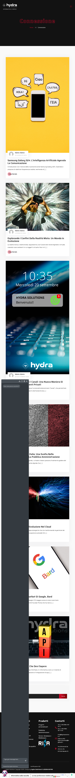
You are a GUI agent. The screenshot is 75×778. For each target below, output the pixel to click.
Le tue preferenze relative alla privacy (45, 776)
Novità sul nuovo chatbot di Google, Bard (30, 596)
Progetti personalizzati (43, 726)
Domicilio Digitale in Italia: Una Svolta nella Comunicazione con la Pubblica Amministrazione (34, 455)
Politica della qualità (29, 746)
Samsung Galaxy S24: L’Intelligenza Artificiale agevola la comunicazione (37, 162)
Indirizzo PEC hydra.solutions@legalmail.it (63, 740)
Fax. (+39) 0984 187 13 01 (62, 730)
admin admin (20, 152)
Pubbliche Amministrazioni (44, 731)
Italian (58, 776)
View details (13, 174)
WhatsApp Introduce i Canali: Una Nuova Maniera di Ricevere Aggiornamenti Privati (35, 383)
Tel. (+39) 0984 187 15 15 (63, 725)
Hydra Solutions (36, 769)
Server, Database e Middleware (45, 737)
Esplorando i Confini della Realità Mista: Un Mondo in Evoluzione (36, 240)
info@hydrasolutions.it (63, 735)
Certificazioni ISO (36, 766)
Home (31, 27)
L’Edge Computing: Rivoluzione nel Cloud (29, 527)
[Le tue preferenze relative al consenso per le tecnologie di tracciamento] (72, 775)
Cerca (11, 689)
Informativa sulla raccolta (20, 776)
